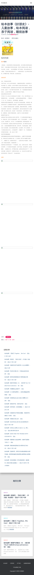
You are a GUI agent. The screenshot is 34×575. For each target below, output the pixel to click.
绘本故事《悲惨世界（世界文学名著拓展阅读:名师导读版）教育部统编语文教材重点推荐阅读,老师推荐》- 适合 (17, 454)
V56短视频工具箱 (17, 567)
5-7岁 (9, 339)
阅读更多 (10, 507)
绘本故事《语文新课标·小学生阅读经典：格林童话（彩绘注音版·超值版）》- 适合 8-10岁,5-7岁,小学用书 (17, 462)
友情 (13, 339)
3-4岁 (6, 339)
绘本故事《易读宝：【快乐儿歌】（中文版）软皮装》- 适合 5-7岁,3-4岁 (16, 496)
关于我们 (19, 563)
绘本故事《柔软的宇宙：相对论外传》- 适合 (16, 403)
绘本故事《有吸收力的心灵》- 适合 (14, 418)
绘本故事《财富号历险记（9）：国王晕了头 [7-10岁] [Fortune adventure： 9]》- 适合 (17, 545)
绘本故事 (5, 563)
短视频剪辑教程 (27, 563)
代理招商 (12, 563)
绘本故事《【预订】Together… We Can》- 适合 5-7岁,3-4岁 (16, 522)
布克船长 (21, 571)
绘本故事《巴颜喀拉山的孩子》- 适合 (14, 388)
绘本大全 (8, 336)
